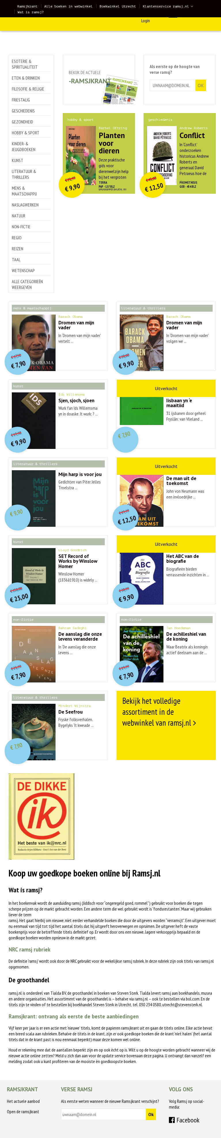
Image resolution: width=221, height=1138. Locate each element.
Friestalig (21, 100)
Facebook (187, 1120)
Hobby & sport (25, 133)
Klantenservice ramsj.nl (166, 6)
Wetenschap (23, 270)
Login (145, 20)
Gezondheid (22, 122)
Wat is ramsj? (31, 12)
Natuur (18, 216)
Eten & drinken (26, 78)
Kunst (17, 160)
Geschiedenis (23, 111)
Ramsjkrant (27, 6)
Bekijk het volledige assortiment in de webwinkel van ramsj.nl (156, 711)
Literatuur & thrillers (24, 174)
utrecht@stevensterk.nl (182, 1004)
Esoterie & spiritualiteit (25, 64)
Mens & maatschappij (24, 191)
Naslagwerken (25, 205)
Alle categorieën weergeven (27, 284)
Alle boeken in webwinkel (68, 6)
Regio (17, 237)
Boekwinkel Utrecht (118, 6)
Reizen (17, 248)
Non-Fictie (21, 227)
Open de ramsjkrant (23, 1111)
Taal (16, 259)
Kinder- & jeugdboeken (23, 146)
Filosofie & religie (28, 89)
